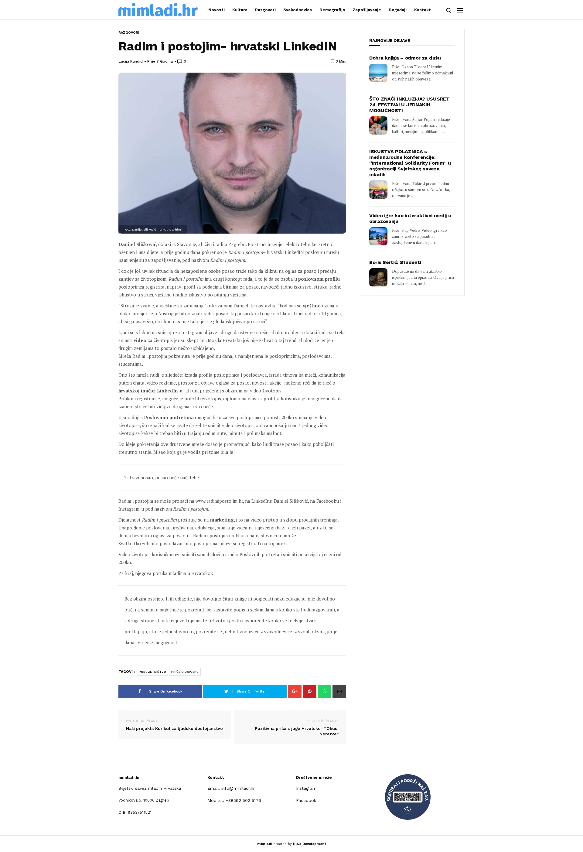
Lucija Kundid (131, 61)
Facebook (306, 800)
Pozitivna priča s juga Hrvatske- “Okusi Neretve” (297, 727)
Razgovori (265, 10)
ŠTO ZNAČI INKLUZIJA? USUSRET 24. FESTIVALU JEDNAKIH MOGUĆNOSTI (409, 104)
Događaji (398, 10)
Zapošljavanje (367, 10)
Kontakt (422, 10)
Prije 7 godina (160, 61)
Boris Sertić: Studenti (395, 262)
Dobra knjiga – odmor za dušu (405, 58)
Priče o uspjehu (185, 671)
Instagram (306, 788)
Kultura (239, 10)
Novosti (216, 10)
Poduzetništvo (152, 671)
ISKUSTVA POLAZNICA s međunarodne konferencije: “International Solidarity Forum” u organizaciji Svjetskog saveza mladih (410, 163)
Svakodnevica (297, 10)
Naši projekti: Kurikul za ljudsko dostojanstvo (174, 725)
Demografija (332, 10)
